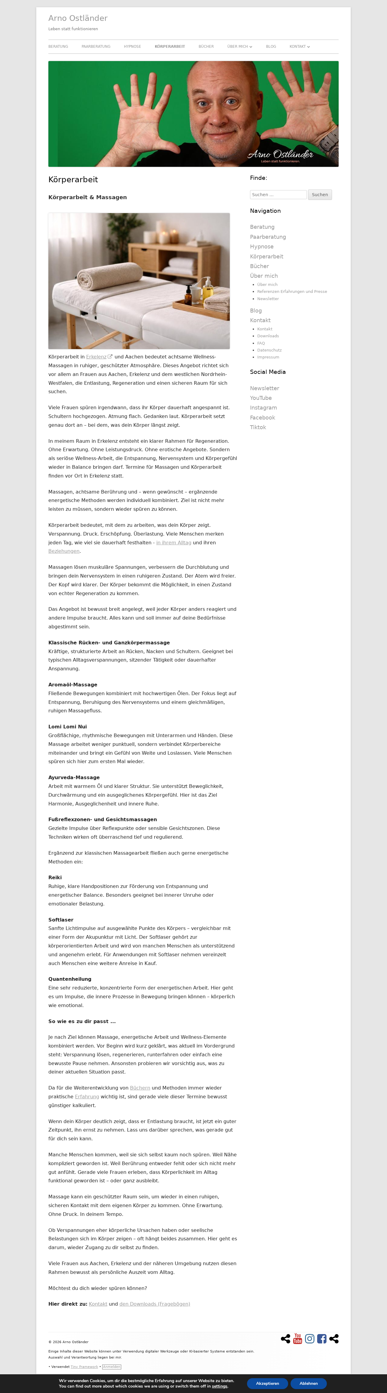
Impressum (268, 357)
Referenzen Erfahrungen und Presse (292, 291)
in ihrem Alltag (173, 543)
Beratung (58, 46)
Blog (271, 46)
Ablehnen (309, 1383)
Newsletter (268, 298)
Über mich (237, 46)
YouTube (261, 398)
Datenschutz (269, 350)
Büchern (140, 1088)
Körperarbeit (170, 46)
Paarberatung (96, 46)
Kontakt (298, 46)
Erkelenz (99, 357)
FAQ (261, 343)
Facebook (262, 417)
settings (219, 1386)
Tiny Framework (84, 1367)
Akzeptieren (267, 1383)
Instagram (263, 407)
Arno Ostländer (78, 18)
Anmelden (111, 1367)
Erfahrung (87, 1097)
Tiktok (258, 427)
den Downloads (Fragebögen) (154, 1304)
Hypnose (132, 46)
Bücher (206, 46)
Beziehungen (64, 551)
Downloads (268, 336)
